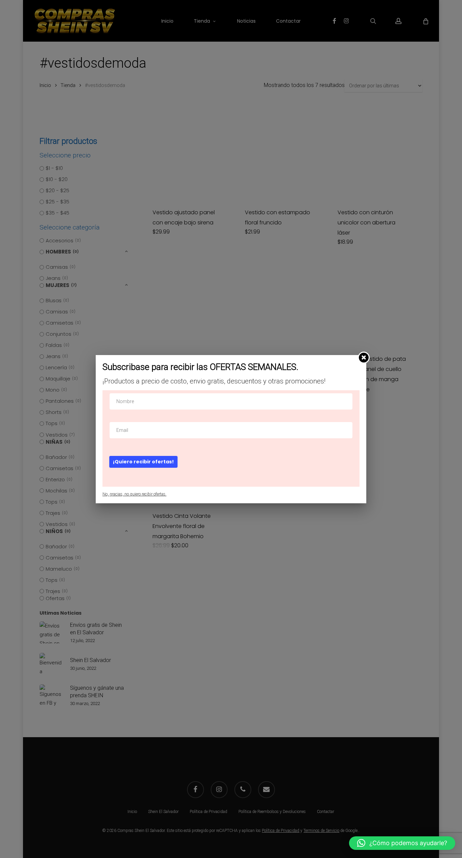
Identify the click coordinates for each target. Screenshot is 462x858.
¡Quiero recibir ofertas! (143, 461)
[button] (402, 843)
